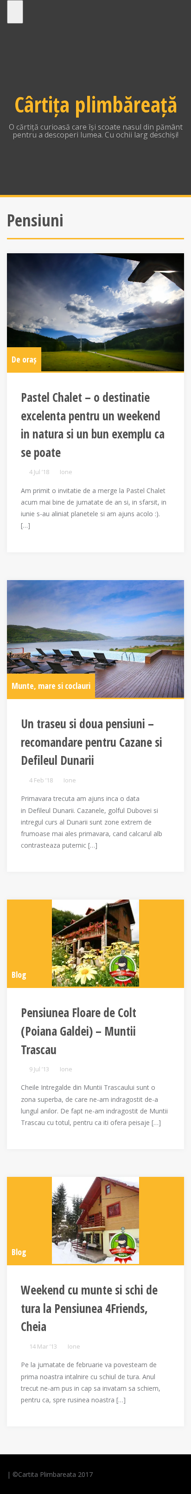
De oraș (24, 359)
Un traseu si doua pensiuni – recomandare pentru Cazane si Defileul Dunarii (91, 742)
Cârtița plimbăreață (95, 104)
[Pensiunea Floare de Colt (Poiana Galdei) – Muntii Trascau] (95, 943)
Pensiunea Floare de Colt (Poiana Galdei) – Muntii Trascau (78, 1030)
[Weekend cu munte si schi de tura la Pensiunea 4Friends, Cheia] (95, 1220)
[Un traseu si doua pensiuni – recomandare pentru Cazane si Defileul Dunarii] (95, 639)
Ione (66, 472)
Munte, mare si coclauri (51, 685)
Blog (19, 974)
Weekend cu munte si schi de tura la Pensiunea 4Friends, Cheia (89, 1308)
